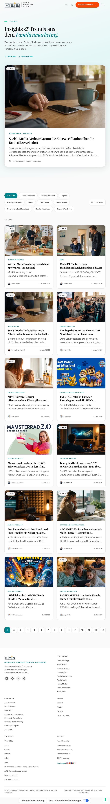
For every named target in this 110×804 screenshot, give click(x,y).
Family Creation (63, 668)
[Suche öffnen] (66, 4)
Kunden (7, 754)
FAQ (6, 762)
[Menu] (103, 4)
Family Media (62, 684)
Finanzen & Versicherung (13, 722)
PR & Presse (44, 202)
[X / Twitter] (18, 678)
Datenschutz (78, 790)
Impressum (68, 790)
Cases (7, 749)
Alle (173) (11, 196)
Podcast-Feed (27, 56)
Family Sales (62, 691)
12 (82, 630)
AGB (100, 790)
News (30, 202)
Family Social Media (64, 676)
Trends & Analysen (64, 209)
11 (75, 630)
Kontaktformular (63, 741)
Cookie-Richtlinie (91, 790)
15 (103, 630)
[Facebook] (24, 678)
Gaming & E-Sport (14, 202)
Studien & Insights (43, 209)
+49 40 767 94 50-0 (65, 749)
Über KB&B (8, 741)
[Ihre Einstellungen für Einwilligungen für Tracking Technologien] (105, 799)
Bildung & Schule (48, 196)
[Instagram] (12, 678)
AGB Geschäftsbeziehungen (15, 771)
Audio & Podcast (28, 196)
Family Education (63, 688)
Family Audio (62, 680)
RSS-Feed (12, 56)
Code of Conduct (11, 775)
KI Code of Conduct (11, 779)
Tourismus (8, 730)
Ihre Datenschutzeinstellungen (65, 800)
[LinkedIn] (6, 678)
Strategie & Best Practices (18, 209)
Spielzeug (8, 710)
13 (89, 630)
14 (96, 630)
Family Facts (62, 665)
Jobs (6, 758)
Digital (64, 196)
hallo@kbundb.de (64, 745)
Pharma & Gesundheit (13, 718)
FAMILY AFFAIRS (63, 716)
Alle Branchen (9, 703)
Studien (60, 707)
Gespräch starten (86, 5)
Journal (60, 703)
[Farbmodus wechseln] (72, 4)
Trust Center (83, 793)
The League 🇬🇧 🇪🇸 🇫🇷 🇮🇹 (66, 763)
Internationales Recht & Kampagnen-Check (21, 767)
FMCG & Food (9, 706)
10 (69, 630)
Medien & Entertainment (13, 714)
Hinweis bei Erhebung (33, 800)
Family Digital (62, 672)
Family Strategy (63, 661)
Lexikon (60, 711)
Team (6, 745)
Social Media (61, 202)
